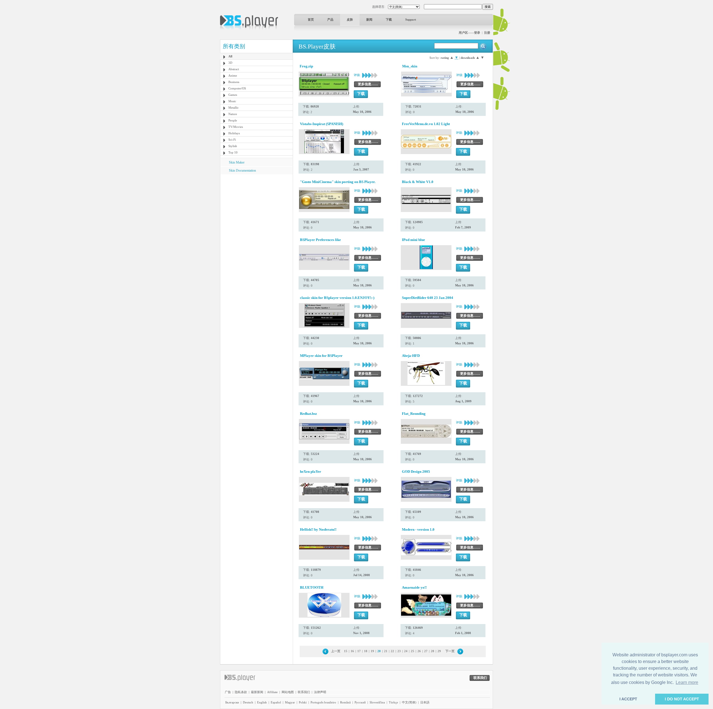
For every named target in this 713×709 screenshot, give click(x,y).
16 (352, 651)
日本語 (424, 702)
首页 (311, 19)
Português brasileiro (323, 702)
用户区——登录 (469, 32)
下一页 (450, 651)
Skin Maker (237, 162)
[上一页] (325, 651)
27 (426, 651)
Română (345, 702)
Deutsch (248, 702)
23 (399, 651)
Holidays (234, 133)
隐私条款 (241, 692)
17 (359, 651)
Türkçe (393, 702)
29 (439, 651)
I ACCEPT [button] (628, 699)
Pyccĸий (360, 702)
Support (410, 19)
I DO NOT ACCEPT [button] (682, 699)
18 (365, 651)
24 (405, 651)
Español (276, 702)
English (262, 702)
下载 (389, 19)
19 (372, 651)
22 (392, 651)
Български (232, 702)
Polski (303, 702)
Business (233, 82)
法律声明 (320, 692)
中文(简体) (409, 702)
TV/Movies (235, 126)
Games (232, 94)
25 (412, 651)
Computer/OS (237, 88)
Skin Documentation (242, 170)
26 (419, 651)
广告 (228, 692)
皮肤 (350, 19)
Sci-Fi (232, 139)
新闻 (369, 19)
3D (230, 62)
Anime (232, 75)
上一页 (335, 651)
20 (379, 651)
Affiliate (272, 692)
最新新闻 (257, 692)
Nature (232, 114)
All (230, 56)
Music (232, 101)
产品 (330, 19)
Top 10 (233, 152)
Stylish (232, 146)
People (232, 120)
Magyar (290, 702)
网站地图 (288, 692)
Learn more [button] (687, 682)
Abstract (233, 69)
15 (345, 651)
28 (432, 651)
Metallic (233, 107)
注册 (487, 32)
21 (385, 651)
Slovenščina (377, 702)
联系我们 (304, 692)
